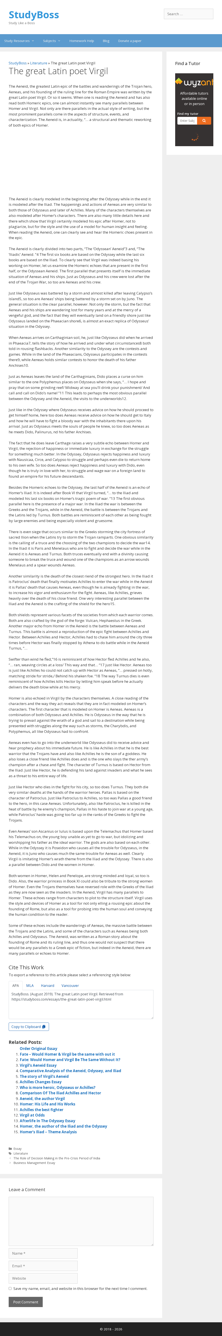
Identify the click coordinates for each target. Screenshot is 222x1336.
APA (15, 985)
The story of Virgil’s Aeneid (44, 1076)
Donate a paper (130, 41)
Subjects (49, 41)
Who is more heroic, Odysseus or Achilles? (57, 1087)
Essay (17, 1149)
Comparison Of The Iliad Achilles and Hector (60, 1092)
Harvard (47, 985)
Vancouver (70, 985)
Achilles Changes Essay (41, 1081)
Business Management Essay (34, 1163)
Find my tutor (187, 114)
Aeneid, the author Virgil (42, 1098)
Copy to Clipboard (26, 1026)
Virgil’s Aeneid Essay (38, 1065)
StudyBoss (34, 14)
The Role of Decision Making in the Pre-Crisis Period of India (56, 1158)
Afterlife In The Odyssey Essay (47, 1120)
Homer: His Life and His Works (47, 1104)
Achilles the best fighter (41, 1109)
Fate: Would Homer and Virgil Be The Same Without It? (70, 1059)
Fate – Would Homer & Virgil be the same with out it (67, 1054)
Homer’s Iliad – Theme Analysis (48, 1131)
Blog (106, 41)
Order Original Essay (38, 1048)
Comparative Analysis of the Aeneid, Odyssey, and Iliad (70, 1070)
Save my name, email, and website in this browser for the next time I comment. (80, 1288)
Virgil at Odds (32, 1115)
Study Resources (17, 41)
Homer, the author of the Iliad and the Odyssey (63, 1126)
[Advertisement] (81, 164)
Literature (38, 62)
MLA (30, 985)
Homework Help (81, 41)
